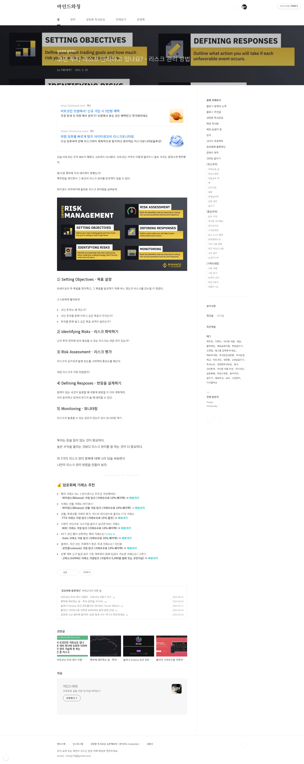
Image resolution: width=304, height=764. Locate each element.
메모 (239, 341)
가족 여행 (212, 268)
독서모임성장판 (226, 355)
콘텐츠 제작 (213, 152)
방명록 (141, 19)
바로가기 (134, 498)
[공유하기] (70, 572)
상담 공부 (212, 201)
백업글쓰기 (237, 346)
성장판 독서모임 (95, 19)
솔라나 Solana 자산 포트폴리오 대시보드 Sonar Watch (90, 605)
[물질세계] (212, 211)
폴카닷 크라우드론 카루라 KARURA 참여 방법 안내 (87, 610)
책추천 (210, 341)
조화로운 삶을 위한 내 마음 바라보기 (81, 691)
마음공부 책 (213, 178)
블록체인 (211, 346)
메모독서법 (212, 355)
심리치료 (212, 187)
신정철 (210, 350)
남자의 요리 (213, 277)
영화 (210, 192)
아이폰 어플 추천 (225, 368)
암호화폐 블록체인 (70, 590)
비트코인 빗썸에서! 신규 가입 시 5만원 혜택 (90, 111)
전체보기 (121, 19)
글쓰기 (211, 205)
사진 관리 (212, 253)
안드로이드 (213, 225)
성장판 (226, 359)
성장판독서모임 (224, 364)
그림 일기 (212, 273)
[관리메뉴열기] (6, 757)
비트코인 (217, 359)
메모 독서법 (213, 123)
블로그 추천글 (214, 112)
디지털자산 (212, 382)
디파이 (218, 341)
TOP (244, 745)
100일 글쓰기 (214, 158)
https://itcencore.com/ (74, 131)
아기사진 (239, 368)
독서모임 (240, 355)
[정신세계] (212, 164)
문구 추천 (212, 216)
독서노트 (211, 364)
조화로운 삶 (213, 169)
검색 (236, 7)
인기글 (220, 315)
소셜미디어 (213, 257)
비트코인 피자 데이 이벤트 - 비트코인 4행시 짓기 (86, 597)
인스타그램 (210, 419)
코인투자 (211, 368)
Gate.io (110, 534)
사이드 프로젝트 (215, 141)
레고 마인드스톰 (216, 248)
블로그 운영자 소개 (216, 106)
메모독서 (219, 378)
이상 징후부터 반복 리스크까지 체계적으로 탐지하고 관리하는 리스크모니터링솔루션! (111, 141)
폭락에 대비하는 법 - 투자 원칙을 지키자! (82, 601)
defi (228, 378)
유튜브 (150, 744)
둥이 (236, 364)
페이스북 (61, 744)
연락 (72, 19)
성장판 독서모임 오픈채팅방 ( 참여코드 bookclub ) (115, 744)
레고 (209, 359)
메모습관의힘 (223, 346)
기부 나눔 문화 (215, 244)
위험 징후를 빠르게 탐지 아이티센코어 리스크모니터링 (97, 136)
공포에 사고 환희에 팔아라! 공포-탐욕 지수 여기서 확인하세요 (93, 614)
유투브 (218, 419)
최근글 (210, 315)
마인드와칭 (69, 6)
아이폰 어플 (229, 341)
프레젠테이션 (214, 239)
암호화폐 (211, 373)
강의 (209, 135)
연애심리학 (213, 196)
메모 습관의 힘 (214, 129)
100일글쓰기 (238, 359)
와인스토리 (213, 282)
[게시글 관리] (74, 572)
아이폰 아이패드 (216, 221)
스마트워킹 (213, 230)
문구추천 (234, 373)
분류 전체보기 (214, 100)
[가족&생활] (213, 263)
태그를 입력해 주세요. (225, 350)
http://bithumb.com (73, 105)
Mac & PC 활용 (215, 234)
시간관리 (236, 378)
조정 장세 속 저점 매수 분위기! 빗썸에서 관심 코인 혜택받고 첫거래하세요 (104, 115)
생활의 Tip (213, 286)
